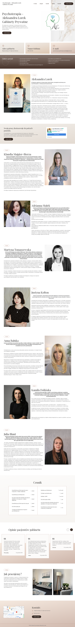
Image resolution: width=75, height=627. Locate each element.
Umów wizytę (68, 3)
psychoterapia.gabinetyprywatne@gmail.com (62, 50)
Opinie (53, 3)
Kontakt (59, 3)
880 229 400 (30, 50)
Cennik (47, 3)
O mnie (35, 3)
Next (71, 529)
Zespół (41, 3)
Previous (68, 529)
